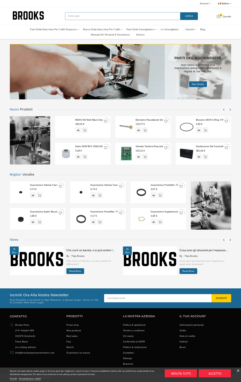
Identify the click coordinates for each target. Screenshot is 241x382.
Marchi (70, 347)
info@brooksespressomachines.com (34, 352)
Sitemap (127, 358)
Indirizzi (184, 341)
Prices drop (72, 325)
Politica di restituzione (135, 347)
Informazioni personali (192, 325)
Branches (128, 364)
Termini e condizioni (133, 330)
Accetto (215, 373)
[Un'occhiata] (78, 130)
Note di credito (187, 336)
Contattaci (128, 352)
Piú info (13, 378)
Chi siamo (128, 336)
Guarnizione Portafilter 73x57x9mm (109, 211)
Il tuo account (193, 316)
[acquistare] (85, 130)
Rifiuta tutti (181, 373)
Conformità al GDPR (134, 341)
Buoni (183, 347)
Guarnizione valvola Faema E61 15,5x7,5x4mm (56, 185)
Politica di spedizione (134, 325)
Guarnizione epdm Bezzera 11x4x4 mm (51, 211)
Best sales (72, 336)
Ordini (183, 330)
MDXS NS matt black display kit (92, 119)
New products (73, 330)
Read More (75, 271)
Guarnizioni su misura (78, 352)
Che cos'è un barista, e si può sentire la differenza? (97, 250)
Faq (68, 341)
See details (198, 84)
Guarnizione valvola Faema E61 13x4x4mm (114, 185)
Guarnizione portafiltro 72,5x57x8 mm (171, 185)
